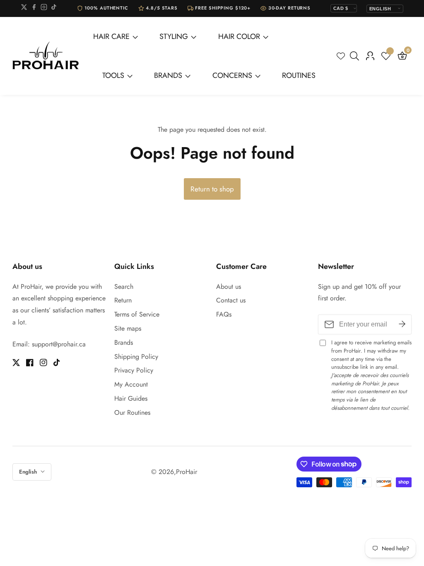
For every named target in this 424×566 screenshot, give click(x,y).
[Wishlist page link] (341, 56)
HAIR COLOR (239, 36)
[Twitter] (24, 8)
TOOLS (113, 75)
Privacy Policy (133, 370)
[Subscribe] (402, 324)
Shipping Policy (136, 356)
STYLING (173, 36)
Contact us (231, 300)
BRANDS (168, 75)
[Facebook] (34, 8)
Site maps (127, 328)
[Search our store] (356, 56)
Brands (123, 342)
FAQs (223, 314)
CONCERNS (232, 75)
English (29, 472)
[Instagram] (44, 8)
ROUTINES (299, 75)
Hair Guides (130, 398)
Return (123, 300)
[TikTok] (54, 8)
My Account (131, 384)
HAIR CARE (111, 36)
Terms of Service (136, 314)
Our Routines (132, 412)
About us (228, 286)
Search (123, 286)
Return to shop (212, 189)
